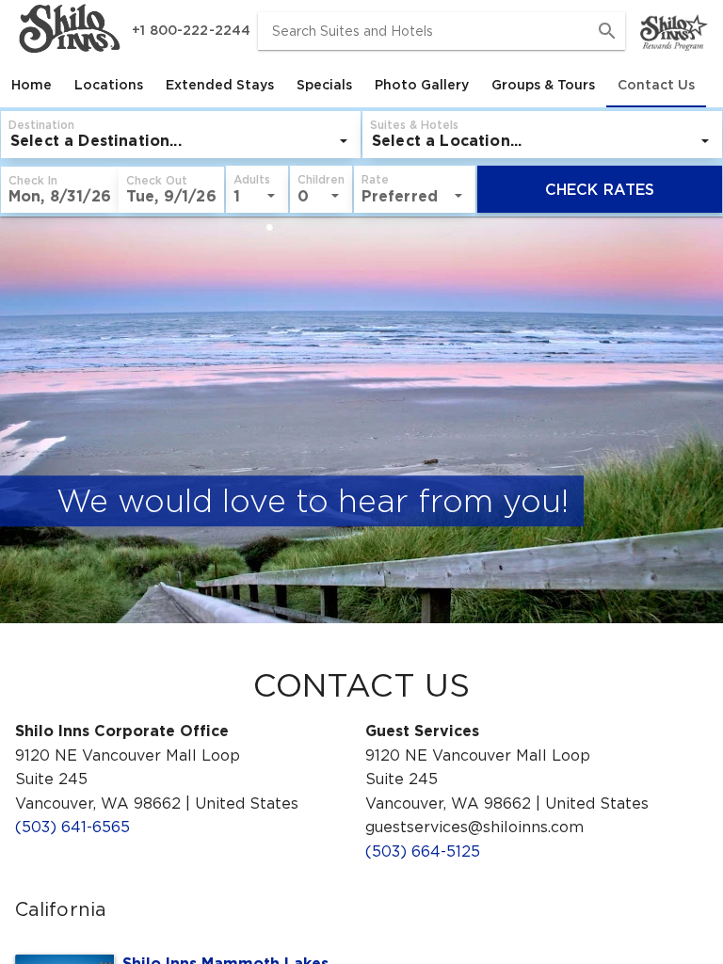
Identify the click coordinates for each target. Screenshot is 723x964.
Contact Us (656, 84)
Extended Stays (220, 84)
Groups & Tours (543, 84)
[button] (60, 190)
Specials (324, 84)
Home (31, 84)
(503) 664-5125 (422, 851)
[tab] (31, 84)
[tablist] (361, 84)
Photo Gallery (422, 84)
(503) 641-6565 (72, 826)
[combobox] (441, 31)
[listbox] (180, 141)
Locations (108, 84)
